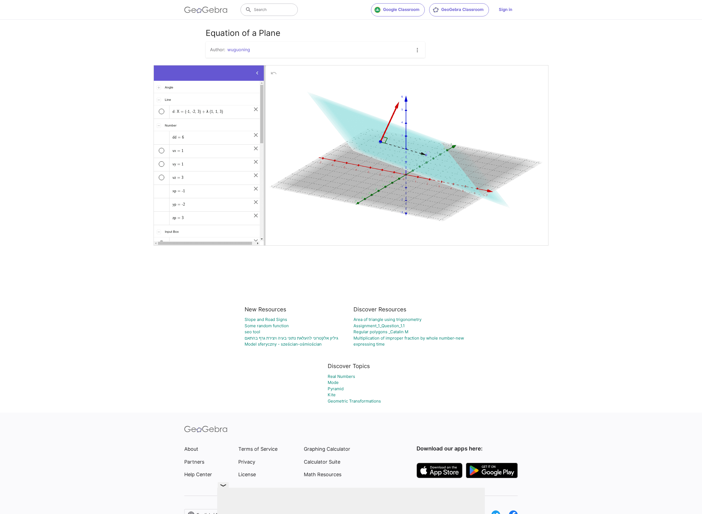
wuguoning (238, 49)
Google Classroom (401, 9)
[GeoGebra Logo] (205, 10)
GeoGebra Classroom (462, 9)
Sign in (505, 9)
